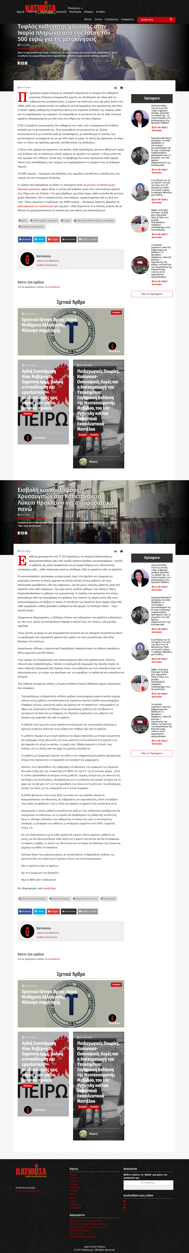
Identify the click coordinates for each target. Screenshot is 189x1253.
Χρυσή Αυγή (109, 898)
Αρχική (20, 11)
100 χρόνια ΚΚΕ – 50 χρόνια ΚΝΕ (85, 1221)
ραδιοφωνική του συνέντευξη (35, 206)
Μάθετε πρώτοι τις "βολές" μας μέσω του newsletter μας (145, 1176)
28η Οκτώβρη (76, 1233)
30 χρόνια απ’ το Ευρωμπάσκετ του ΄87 (89, 1227)
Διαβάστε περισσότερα (46, 265)
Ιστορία (100, 11)
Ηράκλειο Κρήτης (60, 898)
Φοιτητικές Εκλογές (79, 1230)
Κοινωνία (61, 11)
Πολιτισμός (46, 11)
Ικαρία (66, 220)
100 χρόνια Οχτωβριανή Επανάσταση (88, 1224)
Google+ (54, 239)
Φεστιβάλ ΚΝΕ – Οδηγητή (83, 1236)
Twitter (40, 239)
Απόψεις (88, 11)
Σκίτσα (98, 19)
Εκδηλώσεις (111, 19)
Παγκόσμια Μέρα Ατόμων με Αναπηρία (94, 220)
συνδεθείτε (54, 287)
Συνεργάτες (127, 19)
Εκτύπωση (69, 239)
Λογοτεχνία (75, 1187)
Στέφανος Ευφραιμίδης (32, 226)
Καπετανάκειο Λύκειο (86, 898)
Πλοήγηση (74, 8)
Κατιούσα (25, 87)
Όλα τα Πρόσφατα (152, 294)
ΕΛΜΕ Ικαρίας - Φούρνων (45, 220)
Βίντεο (88, 19)
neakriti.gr (49, 888)
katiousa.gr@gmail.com (28, 1191)
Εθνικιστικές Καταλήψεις (33, 898)
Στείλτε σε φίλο (89, 239)
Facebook (26, 239)
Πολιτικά (32, 11)
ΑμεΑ (23, 220)
